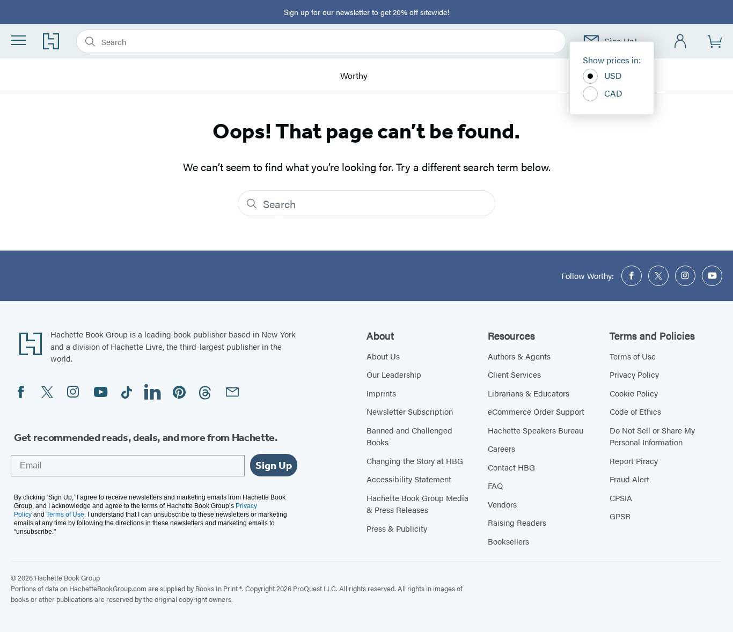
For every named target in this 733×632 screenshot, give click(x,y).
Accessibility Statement (408, 478)
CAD (613, 93)
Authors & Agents (519, 356)
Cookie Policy (634, 393)
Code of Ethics (635, 411)
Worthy (354, 76)
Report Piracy (634, 460)
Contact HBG (511, 467)
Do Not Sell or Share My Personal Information (652, 436)
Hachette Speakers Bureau (535, 430)
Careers (501, 448)
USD (613, 75)
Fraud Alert (629, 478)
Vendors (502, 504)
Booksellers (508, 541)
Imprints (381, 393)
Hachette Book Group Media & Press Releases (417, 504)
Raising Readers (517, 522)
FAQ (495, 485)
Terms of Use (633, 356)
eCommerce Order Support (536, 411)
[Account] (680, 41)
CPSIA (621, 497)
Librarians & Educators (528, 393)
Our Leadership (393, 374)
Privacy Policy (634, 374)
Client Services (514, 374)
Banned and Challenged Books (409, 436)
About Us (383, 356)
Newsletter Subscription (409, 411)
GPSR (620, 515)
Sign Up (273, 465)
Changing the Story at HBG (414, 460)
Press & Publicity (396, 528)
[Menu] (18, 40)
